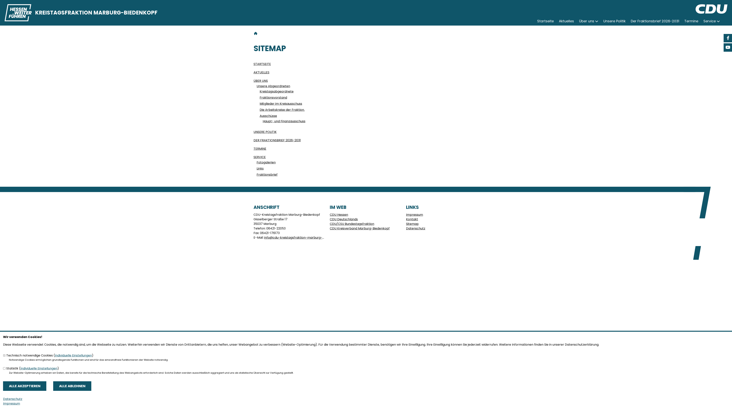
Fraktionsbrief (267, 174)
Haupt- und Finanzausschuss (284, 121)
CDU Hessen (339, 214)
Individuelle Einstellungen (73, 355)
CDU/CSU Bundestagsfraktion (352, 224)
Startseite (262, 64)
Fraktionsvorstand (273, 97)
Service (260, 157)
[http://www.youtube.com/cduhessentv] (728, 47)
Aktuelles (261, 72)
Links (260, 168)
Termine (260, 148)
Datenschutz (415, 228)
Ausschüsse (268, 116)
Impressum (414, 214)
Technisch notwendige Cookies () (49, 355)
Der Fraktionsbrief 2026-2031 (277, 140)
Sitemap (412, 224)
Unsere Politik (265, 132)
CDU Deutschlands (344, 219)
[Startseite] (711, 6)
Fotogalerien (266, 162)
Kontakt (412, 219)
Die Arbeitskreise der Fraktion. (282, 110)
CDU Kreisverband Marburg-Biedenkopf (360, 228)
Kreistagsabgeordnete (277, 91)
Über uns (261, 81)
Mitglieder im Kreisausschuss (281, 103)
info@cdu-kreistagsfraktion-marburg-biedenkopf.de (304, 237)
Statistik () (32, 368)
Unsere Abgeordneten (273, 86)
